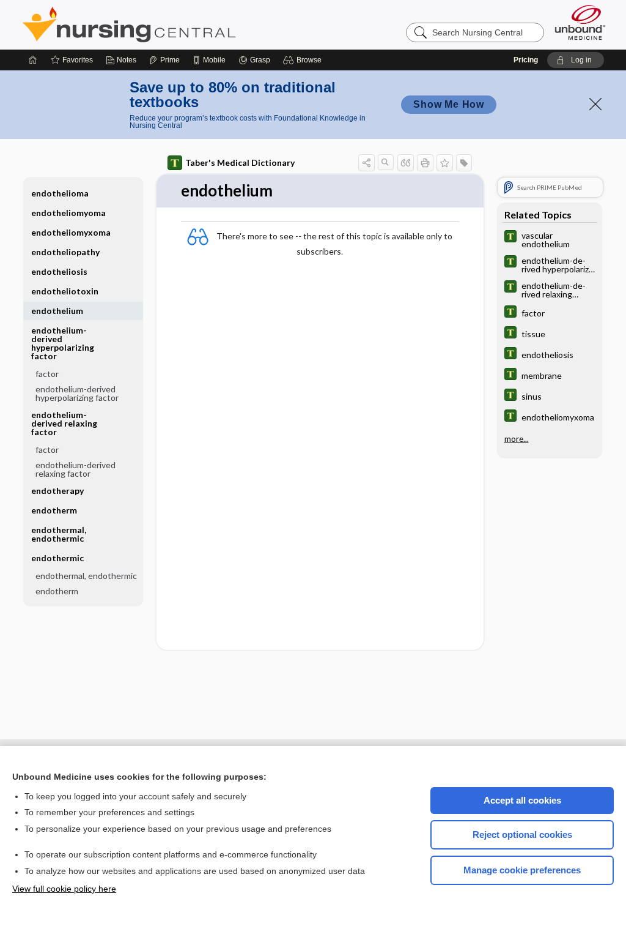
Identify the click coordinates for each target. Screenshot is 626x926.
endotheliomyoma (68, 212)
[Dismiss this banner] (595, 104)
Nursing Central (175, 24)
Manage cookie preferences (522, 870)
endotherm (54, 510)
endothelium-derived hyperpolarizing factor (77, 393)
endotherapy (57, 490)
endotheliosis (59, 271)
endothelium (57, 310)
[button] (304, 60)
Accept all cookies (522, 800)
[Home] (33, 60)
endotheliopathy (65, 252)
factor (47, 373)
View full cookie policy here (64, 889)
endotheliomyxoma (71, 232)
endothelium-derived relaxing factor (75, 469)
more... (516, 439)
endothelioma (60, 193)
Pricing (526, 60)
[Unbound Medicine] (580, 22)
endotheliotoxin (64, 291)
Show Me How (448, 104)
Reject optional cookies (522, 834)
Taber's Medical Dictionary (240, 162)
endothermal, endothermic (58, 534)
